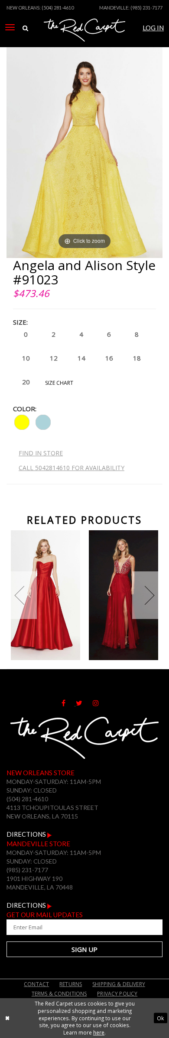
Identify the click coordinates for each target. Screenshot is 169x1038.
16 (109, 358)
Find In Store (41, 453)
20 (26, 381)
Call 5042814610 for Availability (71, 468)
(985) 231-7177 (146, 7)
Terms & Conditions (59, 993)
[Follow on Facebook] (69, 703)
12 (54, 358)
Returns (70, 984)
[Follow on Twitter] (84, 703)
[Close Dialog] (7, 1018)
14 (81, 358)
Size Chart (59, 383)
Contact (36, 984)
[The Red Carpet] (84, 40)
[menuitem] (10, 27)
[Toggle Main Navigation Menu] (10, 27)
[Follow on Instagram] (100, 703)
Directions (26, 834)
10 (26, 358)
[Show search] (26, 28)
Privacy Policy (117, 993)
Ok (160, 1018)
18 (137, 358)
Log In (153, 28)
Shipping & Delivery (118, 984)
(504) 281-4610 (58, 7)
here (98, 1032)
